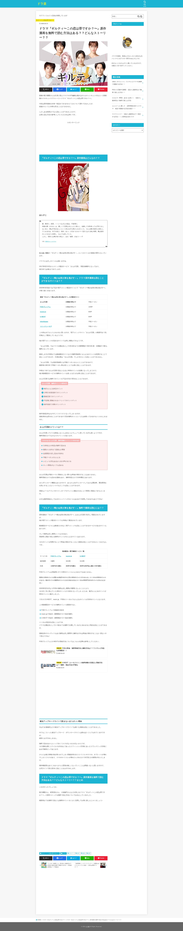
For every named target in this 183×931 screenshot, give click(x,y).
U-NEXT (43, 316)
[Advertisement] (73, 137)
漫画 (84, 853)
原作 (78, 853)
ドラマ (64, 853)
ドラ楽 (42, 3)
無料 (89, 853)
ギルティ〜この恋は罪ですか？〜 (45, 20)
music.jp (43, 311)
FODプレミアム (45, 307)
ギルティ (71, 853)
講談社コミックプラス (50, 241)
